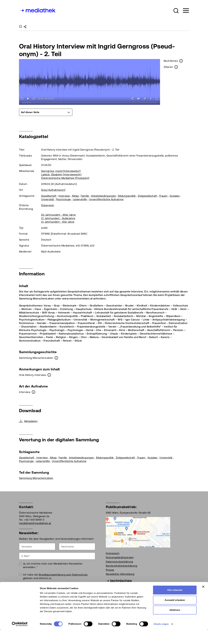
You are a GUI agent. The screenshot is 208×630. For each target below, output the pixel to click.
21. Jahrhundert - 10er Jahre (57, 221)
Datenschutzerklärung (119, 561)
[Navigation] (184, 11)
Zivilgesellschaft (147, 195)
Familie (85, 195)
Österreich (47, 205)
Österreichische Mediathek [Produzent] (65, 178)
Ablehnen (174, 610)
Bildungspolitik (127, 195)
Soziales (175, 195)
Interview (64, 195)
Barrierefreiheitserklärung (121, 565)
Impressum (112, 553)
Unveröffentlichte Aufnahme (106, 199)
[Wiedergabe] (28, 98)
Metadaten (31, 421)
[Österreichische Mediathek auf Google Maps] (138, 531)
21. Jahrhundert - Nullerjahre (58, 218)
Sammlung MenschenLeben (36, 478)
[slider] (89, 103)
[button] (176, 11)
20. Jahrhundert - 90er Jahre (58, 214)
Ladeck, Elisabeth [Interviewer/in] (61, 174)
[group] (45, 112)
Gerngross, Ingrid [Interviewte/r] (61, 171)
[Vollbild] (157, 98)
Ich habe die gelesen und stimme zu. (55, 576)
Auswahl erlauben (175, 600)
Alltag (75, 195)
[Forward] (34, 98)
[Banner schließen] (203, 587)
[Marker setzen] (145, 98)
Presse (110, 569)
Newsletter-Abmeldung (120, 574)
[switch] (88, 623)
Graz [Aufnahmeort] (53, 189)
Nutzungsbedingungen (120, 557)
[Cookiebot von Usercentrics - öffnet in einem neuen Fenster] (19, 624)
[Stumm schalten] (139, 98)
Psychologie (63, 199)
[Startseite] (37, 10)
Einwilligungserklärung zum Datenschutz (63, 574)
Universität (47, 199)
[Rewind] (22, 98)
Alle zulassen (174, 590)
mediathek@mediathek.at (35, 523)
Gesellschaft (48, 195)
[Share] (133, 98)
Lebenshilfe (80, 199)
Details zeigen (161, 624)
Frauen (163, 195)
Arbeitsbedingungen (103, 195)
